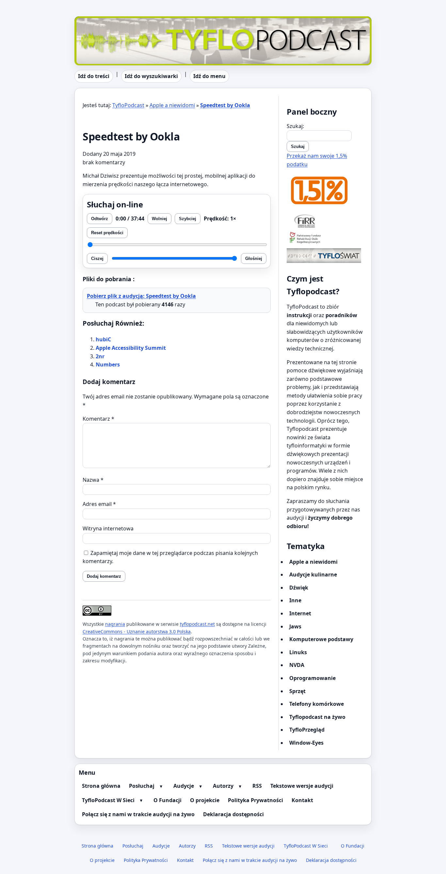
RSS (257, 785)
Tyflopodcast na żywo (317, 716)
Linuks (298, 652)
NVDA (296, 665)
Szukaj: (295, 126)
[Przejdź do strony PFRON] (325, 238)
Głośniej (253, 258)
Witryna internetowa (108, 528)
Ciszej (97, 258)
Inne (295, 600)
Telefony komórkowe (316, 703)
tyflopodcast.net (197, 624)
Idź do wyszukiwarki (151, 76)
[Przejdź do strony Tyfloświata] (325, 255)
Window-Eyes (306, 742)
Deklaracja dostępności (233, 814)
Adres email (99, 504)
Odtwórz (99, 218)
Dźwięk (298, 587)
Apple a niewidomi (172, 105)
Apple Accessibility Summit (131, 347)
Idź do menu (209, 76)
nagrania (115, 624)
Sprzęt (297, 691)
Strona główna (101, 785)
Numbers (108, 364)
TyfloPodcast (90, 20)
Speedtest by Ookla (225, 105)
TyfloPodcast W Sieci (108, 800)
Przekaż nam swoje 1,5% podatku (317, 160)
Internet (300, 613)
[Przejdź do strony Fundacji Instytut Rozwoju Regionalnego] (325, 220)
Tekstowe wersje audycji (301, 785)
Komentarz (98, 418)
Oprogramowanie (312, 678)
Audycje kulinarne (313, 574)
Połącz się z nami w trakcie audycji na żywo (138, 814)
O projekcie (204, 800)
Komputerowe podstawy (321, 639)
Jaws (295, 626)
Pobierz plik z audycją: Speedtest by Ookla (141, 295)
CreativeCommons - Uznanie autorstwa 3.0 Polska (137, 631)
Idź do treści (93, 76)
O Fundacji (167, 800)
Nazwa (93, 479)
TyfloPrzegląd (307, 729)
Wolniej (159, 218)
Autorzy (223, 785)
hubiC (103, 339)
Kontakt (302, 800)
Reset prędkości (107, 232)
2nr (100, 356)
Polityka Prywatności (255, 800)
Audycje (183, 785)
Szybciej (187, 218)
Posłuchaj (141, 785)
